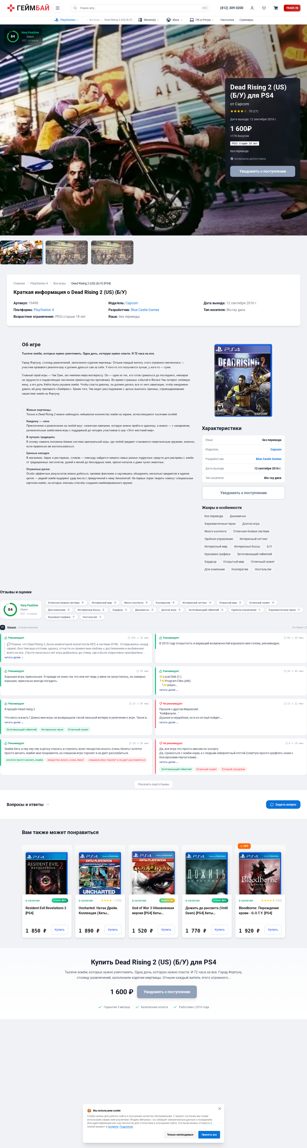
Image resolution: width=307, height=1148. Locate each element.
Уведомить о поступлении (262, 171)
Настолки (227, 20)
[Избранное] (264, 8)
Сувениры (246, 20)
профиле (113, 1126)
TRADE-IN (292, 8)
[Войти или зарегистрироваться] (252, 8)
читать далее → (14, 657)
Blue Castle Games (145, 310)
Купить (60, 929)
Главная (19, 283)
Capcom (132, 303)
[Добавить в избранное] (64, 848)
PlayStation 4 (39, 283)
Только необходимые (180, 1134)
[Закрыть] (220, 1108)
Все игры (94, 19)
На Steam (298, 627)
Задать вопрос (285, 804)
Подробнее (126, 1126)
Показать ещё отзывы (153, 784)
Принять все (209, 1134)
